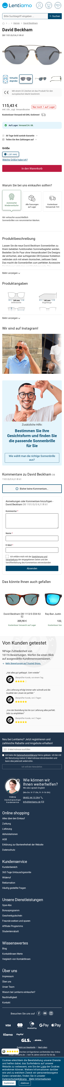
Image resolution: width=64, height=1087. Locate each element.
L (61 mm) (12, 154)
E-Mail (9, 545)
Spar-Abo (7, 905)
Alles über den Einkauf (13, 818)
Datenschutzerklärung (14, 1079)
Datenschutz (8, 849)
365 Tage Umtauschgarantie (16, 872)
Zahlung (6, 823)
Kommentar (12, 511)
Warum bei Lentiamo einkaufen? (18, 992)
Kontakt (6, 1002)
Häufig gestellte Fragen (14, 888)
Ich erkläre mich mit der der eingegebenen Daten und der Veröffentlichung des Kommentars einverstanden (28, 559)
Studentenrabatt (10, 931)
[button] (26, 78)
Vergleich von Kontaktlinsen (16, 959)
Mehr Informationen (40, 1079)
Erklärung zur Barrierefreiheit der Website (22, 844)
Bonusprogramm (10, 910)
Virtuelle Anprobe (14, 79)
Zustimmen (9, 1083)
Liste (43, 1066)
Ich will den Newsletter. (32, 766)
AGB (4, 839)
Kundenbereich (9, 867)
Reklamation (8, 882)
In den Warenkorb (32, 168)
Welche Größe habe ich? (15, 159)
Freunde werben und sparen (16, 921)
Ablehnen (25, 1083)
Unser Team (8, 986)
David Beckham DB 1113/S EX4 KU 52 (22, 615)
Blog (4, 948)
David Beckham (30, 23)
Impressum (8, 976)
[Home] (3, 23)
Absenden (32, 568)
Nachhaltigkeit (9, 997)
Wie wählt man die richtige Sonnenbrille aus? (32, 457)
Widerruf (6, 877)
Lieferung (7, 828)
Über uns (6, 981)
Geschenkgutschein (12, 915)
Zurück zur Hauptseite (26, 1047)
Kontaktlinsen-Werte (12, 954)
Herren (16, 23)
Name (9, 533)
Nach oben (42, 1047)
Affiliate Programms (12, 926)
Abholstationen (10, 834)
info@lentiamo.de (32, 801)
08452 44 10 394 (31, 797)
